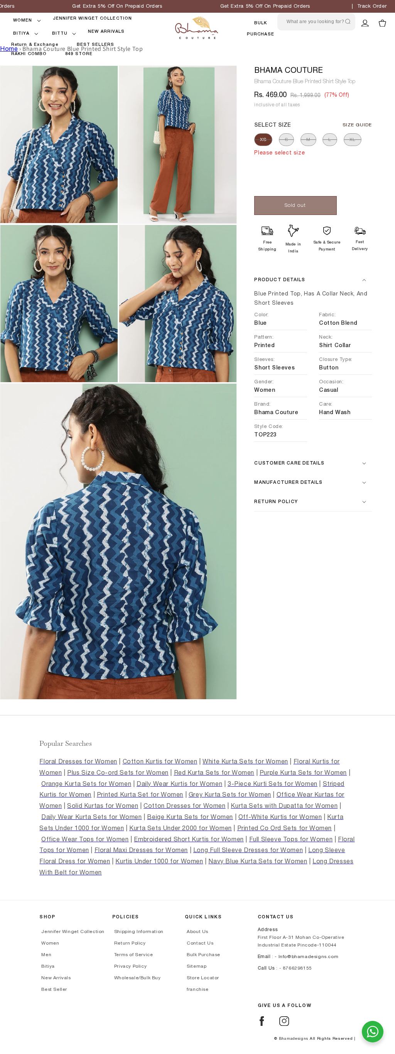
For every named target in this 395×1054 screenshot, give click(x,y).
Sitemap (196, 966)
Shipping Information (139, 931)
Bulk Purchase (203, 954)
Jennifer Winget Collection (73, 931)
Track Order (372, 6)
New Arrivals (56, 977)
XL (352, 139)
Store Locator (203, 977)
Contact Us (200, 943)
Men (46, 954)
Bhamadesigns (293, 1039)
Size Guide (357, 125)
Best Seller (54, 989)
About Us (197, 931)
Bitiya (48, 966)
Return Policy (130, 943)
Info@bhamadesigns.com (309, 956)
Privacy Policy (130, 966)
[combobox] (316, 21)
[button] (23, 20)
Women (50, 943)
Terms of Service (133, 954)
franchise (197, 989)
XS (263, 139)
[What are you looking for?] (347, 21)
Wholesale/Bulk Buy (137, 977)
